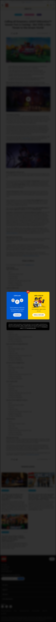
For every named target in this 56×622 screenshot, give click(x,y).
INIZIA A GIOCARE (39, 315)
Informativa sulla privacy (31, 328)
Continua (17, 315)
